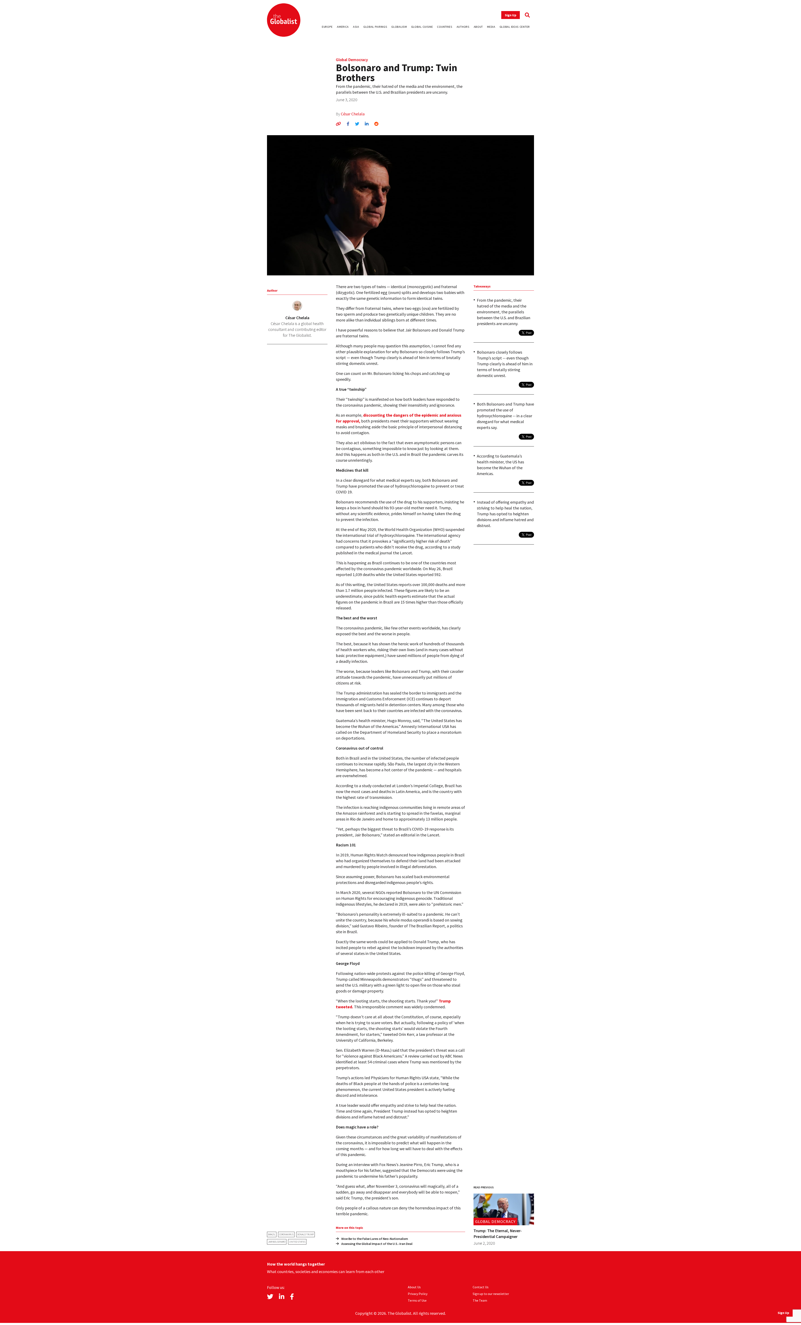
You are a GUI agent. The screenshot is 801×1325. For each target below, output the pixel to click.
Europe (327, 27)
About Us (414, 1287)
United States (297, 1241)
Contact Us (481, 1287)
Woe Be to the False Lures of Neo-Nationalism (374, 1239)
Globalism (399, 27)
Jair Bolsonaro (276, 1241)
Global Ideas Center (515, 27)
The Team (480, 1300)
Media (491, 27)
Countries (444, 27)
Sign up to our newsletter (491, 1294)
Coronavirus (286, 1234)
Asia (356, 27)
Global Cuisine (422, 27)
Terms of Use (417, 1300)
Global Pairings (375, 27)
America (343, 27)
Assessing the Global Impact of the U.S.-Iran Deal (376, 1244)
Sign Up (510, 15)
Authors (463, 27)
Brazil (271, 1234)
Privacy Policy (417, 1294)
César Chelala (353, 113)
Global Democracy (352, 59)
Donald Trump (305, 1234)
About (478, 27)
